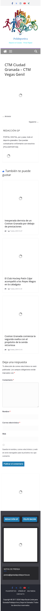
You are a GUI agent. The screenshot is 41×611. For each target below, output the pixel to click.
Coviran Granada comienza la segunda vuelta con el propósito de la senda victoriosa (20, 341)
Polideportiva (20, 38)
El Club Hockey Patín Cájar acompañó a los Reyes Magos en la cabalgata (20, 281)
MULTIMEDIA (31, 591)
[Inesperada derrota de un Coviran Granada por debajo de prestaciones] (20, 182)
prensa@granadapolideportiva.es (17, 575)
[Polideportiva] (5, 51)
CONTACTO (20, 594)
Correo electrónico (11, 423)
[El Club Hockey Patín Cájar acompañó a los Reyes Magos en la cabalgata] (20, 240)
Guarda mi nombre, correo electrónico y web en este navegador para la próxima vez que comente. (20, 452)
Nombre (6, 411)
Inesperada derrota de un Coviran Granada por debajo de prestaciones (19, 223)
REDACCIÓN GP (11, 519)
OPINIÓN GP (22, 591)
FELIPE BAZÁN (29, 519)
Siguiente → (34, 122)
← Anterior (6, 116)
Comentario (8, 380)
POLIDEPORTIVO (11, 591)
